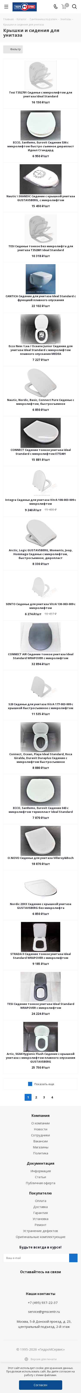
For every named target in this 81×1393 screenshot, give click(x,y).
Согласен (40, 1385)
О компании (40, 1123)
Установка (40, 1219)
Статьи (40, 1177)
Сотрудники (40, 1135)
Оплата (40, 1201)
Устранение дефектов (40, 1231)
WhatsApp (39, 1282)
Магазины (40, 1147)
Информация (40, 1171)
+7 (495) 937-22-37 (43, 1302)
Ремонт (40, 1225)
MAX (50, 1282)
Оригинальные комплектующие (40, 1237)
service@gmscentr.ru (44, 1311)
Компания (41, 1115)
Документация (40, 1163)
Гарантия (40, 1213)
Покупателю (40, 1193)
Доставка (40, 1207)
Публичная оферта (40, 1183)
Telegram (28, 1282)
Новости (40, 1129)
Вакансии (40, 1141)
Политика (40, 1153)
